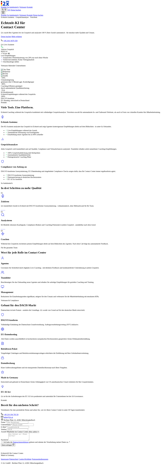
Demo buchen (16, 10)
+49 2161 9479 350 (10, 41)
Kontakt (30, 7)
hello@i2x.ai (8, 417)
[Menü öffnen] (3, 12)
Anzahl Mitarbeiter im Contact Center (14, 432)
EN (9, 10)
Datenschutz (13, 459)
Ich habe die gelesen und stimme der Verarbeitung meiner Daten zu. (37, 442)
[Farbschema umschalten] (4, 9)
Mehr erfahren (17, 37)
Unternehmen (6, 425)
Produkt (4, 7)
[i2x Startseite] (5, 5)
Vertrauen (22, 7)
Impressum (5, 459)
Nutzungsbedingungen (40, 459)
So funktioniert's (13, 7)
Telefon (3, 429)
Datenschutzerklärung (21, 442)
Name (4, 422)
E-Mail (4, 427)
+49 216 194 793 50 (11, 415)
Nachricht (4, 440)
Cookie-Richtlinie (25, 459)
